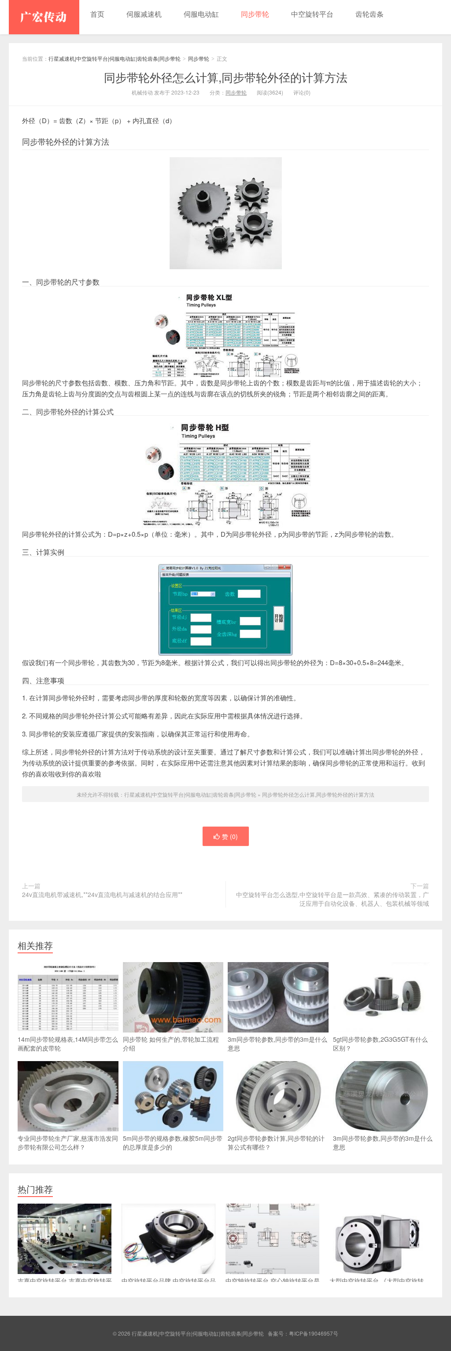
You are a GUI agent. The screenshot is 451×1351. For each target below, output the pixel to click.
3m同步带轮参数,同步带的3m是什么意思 (277, 1043)
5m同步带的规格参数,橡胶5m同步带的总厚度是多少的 (172, 1142)
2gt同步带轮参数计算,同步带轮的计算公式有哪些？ (276, 1142)
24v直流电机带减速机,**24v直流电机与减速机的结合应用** (102, 894)
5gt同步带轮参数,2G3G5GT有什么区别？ (380, 1043)
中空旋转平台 (312, 14)
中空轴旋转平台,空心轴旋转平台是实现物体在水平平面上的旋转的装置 (275, 1285)
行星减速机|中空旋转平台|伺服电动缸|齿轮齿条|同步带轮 (44, 17)
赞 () (230, 836)
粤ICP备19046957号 (313, 1333)
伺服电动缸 (201, 14)
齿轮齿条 (369, 14)
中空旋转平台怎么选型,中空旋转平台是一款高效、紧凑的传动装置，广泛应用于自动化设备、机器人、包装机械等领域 (332, 899)
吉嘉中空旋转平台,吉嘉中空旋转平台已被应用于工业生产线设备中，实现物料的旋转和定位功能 (67, 1289)
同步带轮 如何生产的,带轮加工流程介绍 (171, 1043)
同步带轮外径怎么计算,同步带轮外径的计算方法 (225, 77)
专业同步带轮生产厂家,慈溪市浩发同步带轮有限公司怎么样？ (68, 1142)
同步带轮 (255, 14)
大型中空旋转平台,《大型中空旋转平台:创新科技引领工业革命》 (376, 1285)
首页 (97, 14)
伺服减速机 (144, 14)
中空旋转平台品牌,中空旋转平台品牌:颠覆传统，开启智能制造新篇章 (169, 1285)
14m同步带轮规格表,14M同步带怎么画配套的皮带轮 (68, 1043)
